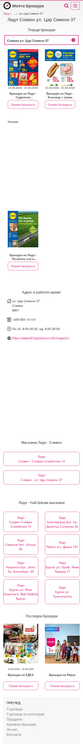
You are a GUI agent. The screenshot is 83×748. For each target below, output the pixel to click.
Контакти (14, 734)
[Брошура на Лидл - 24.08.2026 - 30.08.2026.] (23, 67)
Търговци (14, 709)
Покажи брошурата (23, 104)
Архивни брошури (21, 724)
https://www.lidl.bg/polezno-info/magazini (40, 338)
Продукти (14, 719)
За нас (12, 729)
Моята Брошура (28, 6)
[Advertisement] (41, 165)
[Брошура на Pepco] (62, 644)
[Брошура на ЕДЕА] (20, 644)
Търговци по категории (25, 714)
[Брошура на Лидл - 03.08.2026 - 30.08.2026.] (60, 67)
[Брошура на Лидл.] (23, 229)
